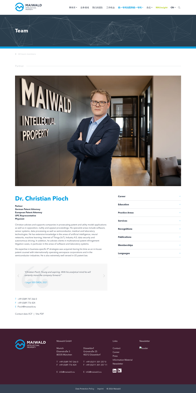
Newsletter (118, 363)
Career (121, 196)
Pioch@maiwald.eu (27, 306)
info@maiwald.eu (67, 372)
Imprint (100, 389)
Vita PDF (40, 313)
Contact (116, 348)
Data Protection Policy (84, 389)
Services (122, 220)
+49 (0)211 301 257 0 (96, 361)
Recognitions (125, 228)
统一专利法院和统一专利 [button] (130, 7)
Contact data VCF (23, 313)
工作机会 (110, 7)
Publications (124, 237)
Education (123, 204)
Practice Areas (126, 212)
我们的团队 (97, 7)
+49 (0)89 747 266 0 (27, 299)
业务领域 (84, 7)
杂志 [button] (149, 7)
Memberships (125, 245)
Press (115, 356)
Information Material (123, 359)
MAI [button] (161, 7)
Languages (124, 253)
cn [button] (172, 7)
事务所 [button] (72, 7)
